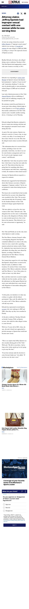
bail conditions (21, 108)
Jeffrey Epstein (6, 44)
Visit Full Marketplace (22, 367)
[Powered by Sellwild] (25, 457)
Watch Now (24, 2)
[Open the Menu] (2, 2)
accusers (4, 309)
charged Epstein (6, 96)
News (4, 13)
